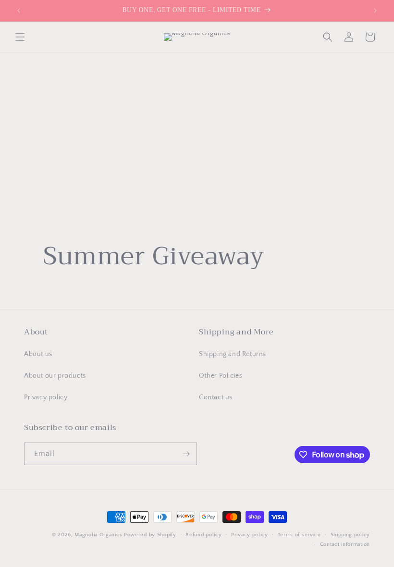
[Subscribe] (186, 454)
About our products (55, 376)
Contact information (345, 544)
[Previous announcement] (18, 10)
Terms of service (299, 535)
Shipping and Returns (232, 354)
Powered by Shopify (150, 535)
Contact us (216, 397)
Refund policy (203, 535)
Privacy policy (45, 397)
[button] (20, 37)
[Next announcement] (375, 10)
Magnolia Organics (98, 535)
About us (38, 354)
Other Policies (220, 376)
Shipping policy (350, 535)
